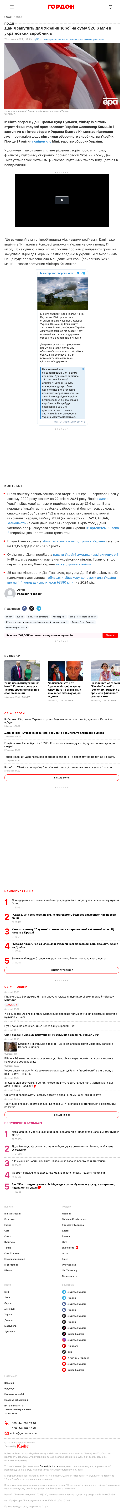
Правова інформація (16, 1399)
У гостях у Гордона (73, 1225)
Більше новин (62, 1114)
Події (19, 16)
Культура (9, 1242)
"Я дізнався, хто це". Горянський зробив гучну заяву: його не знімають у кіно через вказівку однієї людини (64, 689)
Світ (6, 1230)
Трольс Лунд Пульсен (83, 622)
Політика (9, 1219)
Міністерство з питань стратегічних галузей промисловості (36, 622)
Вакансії (9, 1382)
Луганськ (9, 1331)
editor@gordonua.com (23, 1433)
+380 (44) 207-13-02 (23, 1428)
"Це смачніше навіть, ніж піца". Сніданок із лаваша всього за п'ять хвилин (59, 1161)
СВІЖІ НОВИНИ (16, 986)
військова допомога (38, 617)
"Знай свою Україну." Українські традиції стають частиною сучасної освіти (58, 767)
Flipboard (72, 1346)
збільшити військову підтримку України (73, 541)
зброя (9, 617)
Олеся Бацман (75, 1334)
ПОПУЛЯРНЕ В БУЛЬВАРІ (23, 1123)
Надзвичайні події (14, 1259)
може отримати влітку (73, 564)
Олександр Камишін (16, 627)
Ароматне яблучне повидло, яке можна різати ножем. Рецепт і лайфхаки (59, 1172)
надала (102, 499)
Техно (7, 1247)
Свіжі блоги (14, 713)
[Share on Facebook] (24, 608)
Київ (6, 1291)
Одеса (7, 1303)
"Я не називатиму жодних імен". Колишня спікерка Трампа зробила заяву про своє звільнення (21, 688)
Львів (7, 1297)
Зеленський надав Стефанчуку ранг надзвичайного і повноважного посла (59, 958)
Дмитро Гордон (76, 1292)
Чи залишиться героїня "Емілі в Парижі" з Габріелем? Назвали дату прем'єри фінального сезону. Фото (107, 689)
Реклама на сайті (14, 1394)
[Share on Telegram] (38, 608)
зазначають (16, 523)
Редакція (9, 1388)
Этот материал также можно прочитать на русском (70, 39)
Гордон (8, 16)
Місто (7, 1285)
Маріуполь (10, 1325)
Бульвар (12, 655)
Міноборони (59, 617)
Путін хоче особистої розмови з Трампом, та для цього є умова (54, 732)
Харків (8, 1314)
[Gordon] (61, 7)
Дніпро (8, 1320)
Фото (65, 1253)
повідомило (41, 141)
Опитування (69, 1264)
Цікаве (8, 1270)
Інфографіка (11, 1264)
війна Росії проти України (83, 617)
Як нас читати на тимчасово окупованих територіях (17, 1409)
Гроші (7, 1225)
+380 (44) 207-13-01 (23, 1423)
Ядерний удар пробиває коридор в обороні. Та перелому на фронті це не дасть (60, 756)
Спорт (7, 1236)
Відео (65, 1259)
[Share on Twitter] (31, 608)
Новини (8, 1207)
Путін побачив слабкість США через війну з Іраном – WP (40, 1026)
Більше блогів (62, 777)
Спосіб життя (12, 1253)
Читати (110, 635)
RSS (69, 1352)
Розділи (66, 1207)
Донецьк (9, 1308)
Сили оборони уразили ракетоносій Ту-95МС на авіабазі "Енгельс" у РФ (51, 1034)
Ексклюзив (68, 1247)
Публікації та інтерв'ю (74, 1219)
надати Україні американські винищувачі (85, 554)
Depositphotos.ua (49, 1466)
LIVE (64, 1242)
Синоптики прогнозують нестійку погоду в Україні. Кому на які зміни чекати (53, 1094)
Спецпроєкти (69, 1276)
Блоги (65, 1230)
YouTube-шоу (70, 1270)
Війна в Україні (12, 1213)
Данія (20, 617)
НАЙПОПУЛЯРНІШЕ (19, 891)
